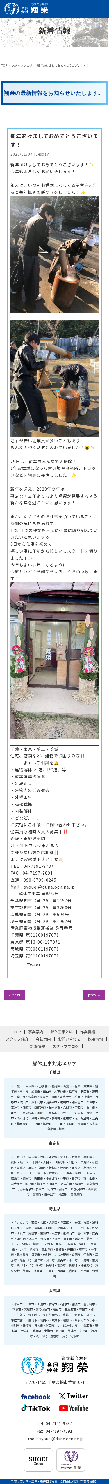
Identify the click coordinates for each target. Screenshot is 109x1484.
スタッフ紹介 (17, 1039)
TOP (4, 65)
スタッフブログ (22, 65)
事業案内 (35, 1032)
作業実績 (87, 1032)
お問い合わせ (69, 1039)
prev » (94, 995)
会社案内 (43, 1039)
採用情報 (95, 1039)
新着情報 (37, 1046)
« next (15, 995)
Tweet (34, 965)
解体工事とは (62, 1032)
